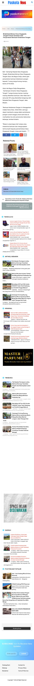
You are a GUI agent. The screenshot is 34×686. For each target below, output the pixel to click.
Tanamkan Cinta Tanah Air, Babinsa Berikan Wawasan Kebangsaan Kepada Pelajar (18, 199)
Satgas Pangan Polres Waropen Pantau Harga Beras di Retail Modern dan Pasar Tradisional (23, 184)
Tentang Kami (6, 665)
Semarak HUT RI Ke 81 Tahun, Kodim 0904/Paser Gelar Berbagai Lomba (9, 180)
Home (3, 28)
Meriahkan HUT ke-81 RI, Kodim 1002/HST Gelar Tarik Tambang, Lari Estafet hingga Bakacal (21, 286)
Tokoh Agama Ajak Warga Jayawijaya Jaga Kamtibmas (9, 154)
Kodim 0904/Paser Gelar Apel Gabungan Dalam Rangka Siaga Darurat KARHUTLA (19, 536)
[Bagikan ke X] (15, 134)
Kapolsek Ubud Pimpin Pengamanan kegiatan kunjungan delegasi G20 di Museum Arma (17, 206)
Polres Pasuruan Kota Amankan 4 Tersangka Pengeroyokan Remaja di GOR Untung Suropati (20, 327)
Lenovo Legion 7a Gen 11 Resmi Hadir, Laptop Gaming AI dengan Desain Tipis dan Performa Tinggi (20, 222)
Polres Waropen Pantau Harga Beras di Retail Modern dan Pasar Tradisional (9, 170)
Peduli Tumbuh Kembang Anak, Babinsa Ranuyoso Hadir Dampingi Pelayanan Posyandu (20, 547)
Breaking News (17, 628)
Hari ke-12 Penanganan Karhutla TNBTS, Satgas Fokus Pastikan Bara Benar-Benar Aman (23, 153)
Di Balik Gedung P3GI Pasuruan (21, 584)
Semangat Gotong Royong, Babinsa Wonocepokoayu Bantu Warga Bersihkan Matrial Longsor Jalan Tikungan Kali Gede (16, 417)
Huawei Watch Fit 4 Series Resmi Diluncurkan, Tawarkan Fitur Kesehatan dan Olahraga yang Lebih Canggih (20, 245)
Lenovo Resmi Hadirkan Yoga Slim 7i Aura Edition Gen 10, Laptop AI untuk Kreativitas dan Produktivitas (19, 233)
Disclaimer (5, 671)
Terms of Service (23, 671)
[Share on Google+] (21, 134)
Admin (5, 189)
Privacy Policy (22, 668)
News (12, 28)
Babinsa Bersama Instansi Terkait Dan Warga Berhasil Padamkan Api (20, 395)
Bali (8, 28)
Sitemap (4, 668)
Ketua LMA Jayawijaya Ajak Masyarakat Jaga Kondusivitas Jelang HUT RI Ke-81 (23, 170)
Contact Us (21, 665)
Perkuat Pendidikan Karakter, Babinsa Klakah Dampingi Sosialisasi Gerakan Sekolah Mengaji (20, 558)
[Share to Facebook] (7, 134)
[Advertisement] (17, 446)
